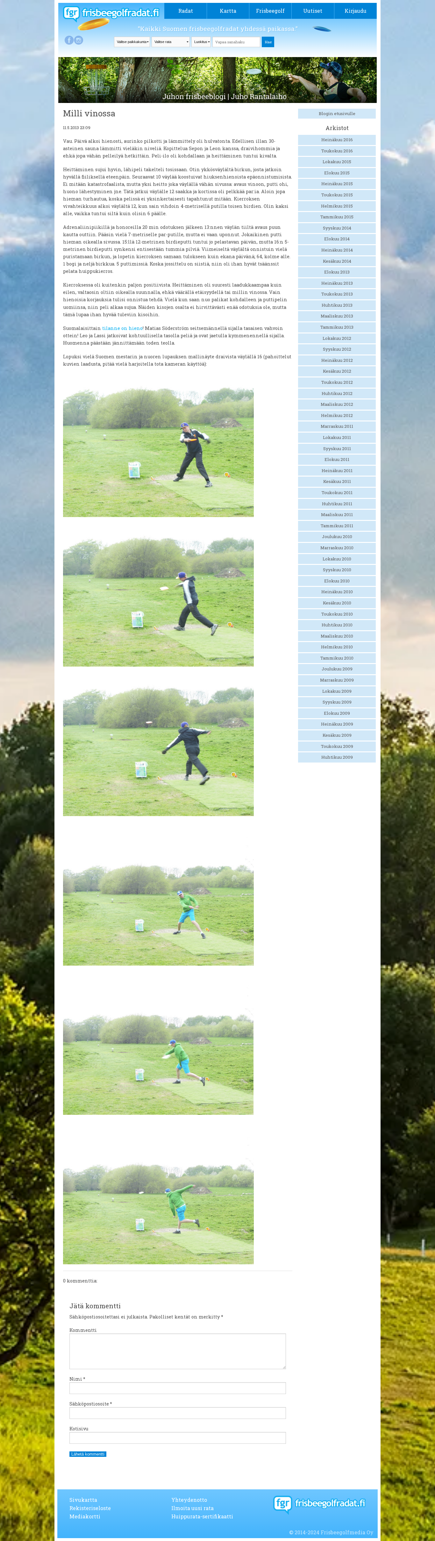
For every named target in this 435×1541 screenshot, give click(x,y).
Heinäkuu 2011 (337, 470)
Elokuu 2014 (337, 239)
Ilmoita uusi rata (192, 1508)
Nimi (77, 1379)
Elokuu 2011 (336, 459)
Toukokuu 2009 (337, 746)
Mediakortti (84, 1516)
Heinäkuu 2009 (337, 724)
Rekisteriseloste (90, 1508)
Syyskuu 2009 (337, 702)
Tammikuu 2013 (336, 327)
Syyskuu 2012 (337, 349)
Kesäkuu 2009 (337, 735)
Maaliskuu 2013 (337, 316)
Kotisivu (78, 1429)
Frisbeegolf (270, 10)
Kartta (228, 10)
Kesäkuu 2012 (337, 371)
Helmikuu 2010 (337, 647)
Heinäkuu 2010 (337, 592)
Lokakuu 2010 (337, 559)
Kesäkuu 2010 (337, 603)
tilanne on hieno (122, 328)
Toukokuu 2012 (337, 382)
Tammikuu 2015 (336, 217)
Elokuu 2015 (337, 173)
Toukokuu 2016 (337, 151)
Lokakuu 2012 (337, 338)
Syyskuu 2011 (337, 448)
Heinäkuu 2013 (337, 283)
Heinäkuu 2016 (337, 139)
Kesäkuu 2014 (337, 261)
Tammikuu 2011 (337, 526)
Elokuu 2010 (337, 581)
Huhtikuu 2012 (337, 393)
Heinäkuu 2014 (337, 250)
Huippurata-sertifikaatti (202, 1516)
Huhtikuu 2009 (337, 757)
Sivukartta (83, 1499)
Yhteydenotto (189, 1499)
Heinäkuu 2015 (337, 183)
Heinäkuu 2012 (337, 360)
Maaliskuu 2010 (337, 636)
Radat (185, 10)
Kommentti (83, 1330)
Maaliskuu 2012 (337, 404)
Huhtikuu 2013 (337, 305)
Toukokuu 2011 (337, 492)
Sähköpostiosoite (90, 1404)
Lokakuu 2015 (337, 161)
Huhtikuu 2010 (337, 625)
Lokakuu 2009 (337, 691)
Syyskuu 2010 (337, 570)
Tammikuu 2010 (336, 658)
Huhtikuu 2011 (337, 504)
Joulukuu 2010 (337, 536)
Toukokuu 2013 (337, 294)
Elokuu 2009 (337, 713)
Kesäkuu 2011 (337, 481)
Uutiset (312, 10)
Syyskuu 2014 (337, 228)
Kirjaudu (356, 10)
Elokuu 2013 (337, 272)
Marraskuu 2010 (336, 548)
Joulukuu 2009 (337, 669)
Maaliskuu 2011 (337, 514)
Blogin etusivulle (337, 113)
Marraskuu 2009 (337, 680)
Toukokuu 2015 (337, 195)
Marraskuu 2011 (337, 426)
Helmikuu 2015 (337, 206)
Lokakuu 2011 (337, 437)
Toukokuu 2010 (337, 614)
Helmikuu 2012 (337, 415)
